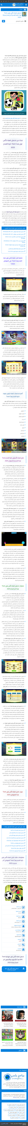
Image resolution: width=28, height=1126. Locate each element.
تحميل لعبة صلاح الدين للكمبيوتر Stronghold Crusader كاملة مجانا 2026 (8, 1024)
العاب (20, 10)
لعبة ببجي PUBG (20, 1115)
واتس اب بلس (12, 1115)
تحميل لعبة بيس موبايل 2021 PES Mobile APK (13, 234)
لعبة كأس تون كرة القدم (11, 118)
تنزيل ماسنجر (21, 1107)
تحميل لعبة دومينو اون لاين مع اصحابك (15, 840)
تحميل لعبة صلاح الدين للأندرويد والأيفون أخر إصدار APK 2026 (21, 1024)
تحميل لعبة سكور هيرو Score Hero (16, 251)
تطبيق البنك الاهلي (13, 1112)
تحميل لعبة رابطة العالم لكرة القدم (16, 249)
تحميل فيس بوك (20, 1105)
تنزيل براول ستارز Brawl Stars (17, 848)
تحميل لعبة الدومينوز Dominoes (16, 851)
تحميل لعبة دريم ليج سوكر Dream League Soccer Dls (15, 245)
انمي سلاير (21, 1112)
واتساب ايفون (12, 1105)
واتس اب (22, 1118)
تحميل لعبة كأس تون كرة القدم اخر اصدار (12, 969)
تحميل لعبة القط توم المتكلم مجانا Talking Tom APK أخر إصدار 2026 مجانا (20, 1043)
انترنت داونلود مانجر (20, 1110)
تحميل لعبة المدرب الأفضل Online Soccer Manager (15, 237)
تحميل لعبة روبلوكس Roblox (17, 843)
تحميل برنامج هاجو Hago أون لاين (16, 835)
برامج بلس (16, 1123)
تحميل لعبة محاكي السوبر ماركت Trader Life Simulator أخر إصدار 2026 (7, 1043)
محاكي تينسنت (13, 1107)
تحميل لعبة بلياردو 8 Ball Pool (17, 830)
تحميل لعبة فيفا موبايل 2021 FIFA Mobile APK (13, 232)
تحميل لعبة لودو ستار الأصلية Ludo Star (15, 838)
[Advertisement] (14, 39)
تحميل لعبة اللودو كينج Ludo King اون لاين (14, 846)
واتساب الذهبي (14, 1118)
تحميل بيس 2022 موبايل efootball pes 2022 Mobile (14, 241)
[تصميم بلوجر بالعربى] (4, 1123)
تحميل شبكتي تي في (9, 1110)
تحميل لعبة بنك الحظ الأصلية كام (17, 833)
